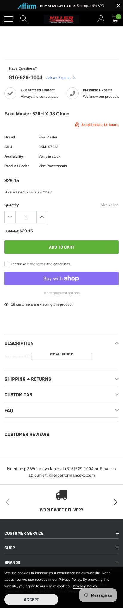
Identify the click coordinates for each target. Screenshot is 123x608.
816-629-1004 (25, 77)
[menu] (8, 19)
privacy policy (85, 586)
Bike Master (47, 137)
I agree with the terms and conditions (40, 264)
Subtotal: (11, 231)
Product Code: (16, 166)
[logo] (61, 19)
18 (13, 304)
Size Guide (110, 205)
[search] (23, 19)
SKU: (8, 147)
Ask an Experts (58, 78)
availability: (14, 156)
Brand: (10, 137)
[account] (100, 19)
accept (31, 600)
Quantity (11, 205)
